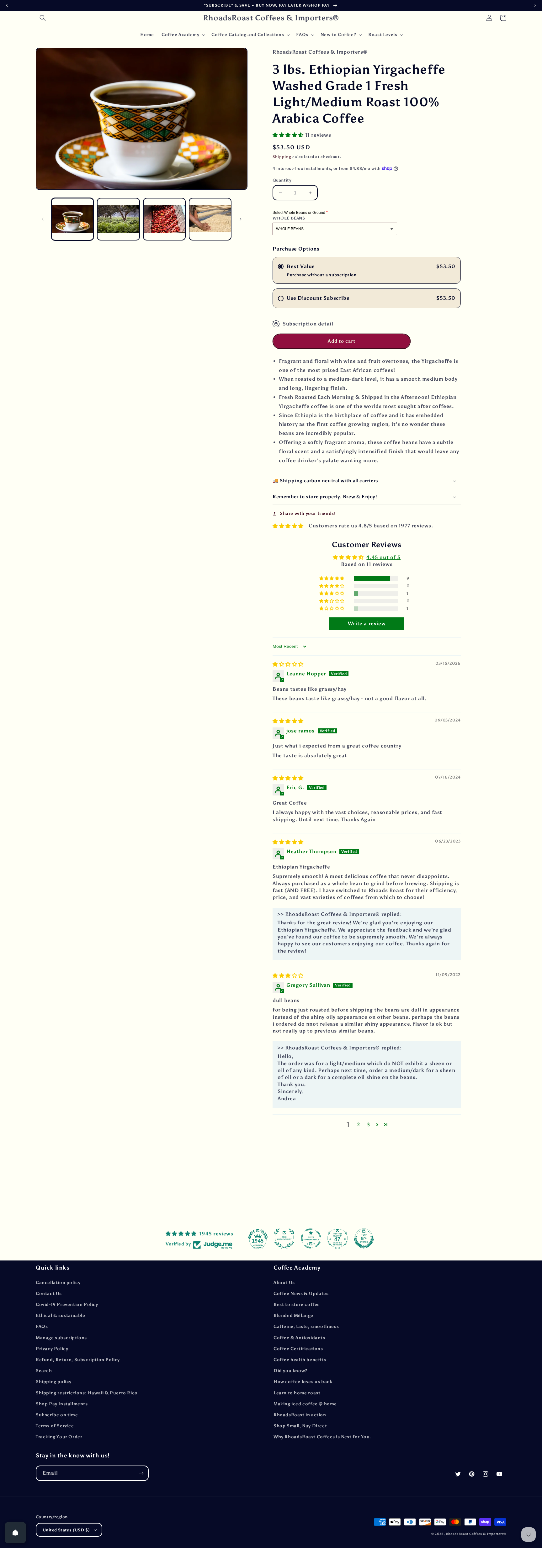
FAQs (42, 1326)
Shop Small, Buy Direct (300, 1426)
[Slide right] (240, 219)
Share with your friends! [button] (307, 513)
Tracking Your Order (59, 1437)
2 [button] (358, 1125)
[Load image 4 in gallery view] (210, 219)
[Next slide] (535, 5)
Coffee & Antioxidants (299, 1337)
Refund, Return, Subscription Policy (78, 1359)
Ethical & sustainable (60, 1315)
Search (44, 1370)
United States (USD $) (66, 1530)
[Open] (15, 1532)
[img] (288, 664)
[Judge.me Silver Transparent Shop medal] (311, 1238)
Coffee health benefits (300, 1359)
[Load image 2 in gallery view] (118, 219)
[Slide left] (43, 219)
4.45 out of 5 (383, 557)
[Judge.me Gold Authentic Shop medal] (284, 1238)
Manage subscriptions (61, 1337)
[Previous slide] (7, 5)
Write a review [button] (366, 623)
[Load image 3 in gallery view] (164, 219)
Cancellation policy (58, 1282)
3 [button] (368, 1125)
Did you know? (290, 1370)
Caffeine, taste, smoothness (306, 1326)
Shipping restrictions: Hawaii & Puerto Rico (87, 1393)
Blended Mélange (293, 1315)
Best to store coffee (297, 1304)
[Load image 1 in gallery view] (72, 219)
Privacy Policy (52, 1348)
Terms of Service (55, 1426)
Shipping (282, 157)
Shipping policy (54, 1381)
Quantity (282, 180)
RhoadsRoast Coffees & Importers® (476, 1534)
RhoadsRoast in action (300, 1415)
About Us (284, 1282)
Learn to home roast (297, 1393)
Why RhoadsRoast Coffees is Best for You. (322, 1437)
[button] (43, 18)
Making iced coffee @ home (305, 1404)
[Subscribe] (141, 1473)
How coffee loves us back (303, 1381)
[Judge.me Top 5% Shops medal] (364, 1238)
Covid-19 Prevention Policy (67, 1304)
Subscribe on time (57, 1415)
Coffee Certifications (298, 1348)
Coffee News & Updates (301, 1293)
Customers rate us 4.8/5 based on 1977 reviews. (371, 526)
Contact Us (49, 1293)
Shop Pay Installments (62, 1404)
